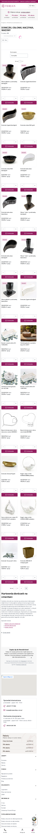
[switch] (34, 824)
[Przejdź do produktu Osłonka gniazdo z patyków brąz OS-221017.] (28, 333)
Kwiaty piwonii (9, 627)
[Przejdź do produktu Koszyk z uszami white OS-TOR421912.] (9, 333)
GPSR (2, 794)
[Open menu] (32, 6)
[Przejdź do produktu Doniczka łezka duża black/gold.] (9, 246)
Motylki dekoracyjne (10, 625)
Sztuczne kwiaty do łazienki (9, 824)
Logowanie (4, 789)
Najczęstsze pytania (6, 773)
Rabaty (3, 763)
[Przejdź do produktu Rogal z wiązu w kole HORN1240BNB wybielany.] (28, 507)
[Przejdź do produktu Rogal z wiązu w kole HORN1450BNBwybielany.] (28, 464)
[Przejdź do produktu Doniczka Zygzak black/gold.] (9, 115)
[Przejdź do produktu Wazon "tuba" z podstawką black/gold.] (28, 202)
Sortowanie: (13, 52)
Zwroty (3, 765)
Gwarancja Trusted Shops (8, 810)
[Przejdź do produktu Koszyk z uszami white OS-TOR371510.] (28, 377)
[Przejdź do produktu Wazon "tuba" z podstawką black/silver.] (28, 246)
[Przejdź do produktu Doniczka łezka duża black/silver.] (9, 202)
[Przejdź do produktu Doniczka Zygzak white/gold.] (28, 290)
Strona (16, 61)
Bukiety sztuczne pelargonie (12, 624)
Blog (2, 781)
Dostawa (3, 760)
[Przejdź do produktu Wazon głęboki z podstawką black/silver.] (9, 290)
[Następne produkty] (21, 588)
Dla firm (3, 805)
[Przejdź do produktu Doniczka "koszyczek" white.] (9, 551)
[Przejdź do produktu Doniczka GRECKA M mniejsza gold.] (28, 551)
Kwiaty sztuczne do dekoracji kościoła (11, 819)
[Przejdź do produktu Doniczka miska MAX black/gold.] (9, 159)
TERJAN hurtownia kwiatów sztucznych (12, 22)
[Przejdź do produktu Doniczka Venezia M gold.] (9, 464)
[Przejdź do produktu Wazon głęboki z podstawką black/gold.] (9, 72)
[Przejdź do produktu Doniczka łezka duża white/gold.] (28, 159)
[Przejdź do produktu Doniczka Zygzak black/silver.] (28, 72)
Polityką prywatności (21, 664)
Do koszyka (10, 102)
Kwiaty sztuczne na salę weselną (10, 821)
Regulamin (23, 661)
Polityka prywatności (7, 778)
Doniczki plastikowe (9, 36)
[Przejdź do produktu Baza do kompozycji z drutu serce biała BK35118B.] (28, 420)
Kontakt (3, 808)
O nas (3, 803)
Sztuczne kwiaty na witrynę (8, 826)
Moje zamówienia (6, 792)
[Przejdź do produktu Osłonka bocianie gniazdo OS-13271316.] (9, 377)
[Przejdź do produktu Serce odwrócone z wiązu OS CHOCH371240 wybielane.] (9, 507)
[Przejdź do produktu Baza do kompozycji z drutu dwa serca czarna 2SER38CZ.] (9, 420)
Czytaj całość (6, 632)
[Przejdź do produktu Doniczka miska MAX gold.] (28, 115)
